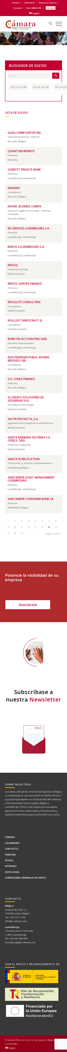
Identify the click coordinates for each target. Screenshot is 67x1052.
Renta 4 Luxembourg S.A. (26, 247)
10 (15, 527)
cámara (9, 550)
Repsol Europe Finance (25, 284)
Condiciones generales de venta (25, 877)
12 (29, 527)
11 (22, 527)
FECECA (9, 860)
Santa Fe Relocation (23, 459)
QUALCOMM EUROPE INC (24, 133)
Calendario (29, 2)
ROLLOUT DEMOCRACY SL (25, 320)
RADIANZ (14, 188)
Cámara (10, 837)
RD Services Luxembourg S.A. (29, 228)
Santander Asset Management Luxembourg (31, 479)
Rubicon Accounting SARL (27, 339)
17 (8, 533)
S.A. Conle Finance (21, 379)
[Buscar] (48, 22)
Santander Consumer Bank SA (31, 499)
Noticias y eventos (48, 2)
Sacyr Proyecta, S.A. (23, 419)
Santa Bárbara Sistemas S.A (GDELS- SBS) (29, 439)
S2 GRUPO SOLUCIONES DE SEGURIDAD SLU (26, 399)
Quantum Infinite (21, 151)
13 (35, 527)
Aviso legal (12, 872)
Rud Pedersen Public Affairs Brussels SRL (28, 358)
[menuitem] (16, 3)
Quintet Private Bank (24, 169)
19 (22, 533)
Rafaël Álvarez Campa (24, 206)
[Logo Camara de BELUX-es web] (28, 24)
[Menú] (57, 22)
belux (17, 550)
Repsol (13, 265)
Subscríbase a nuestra (33, 695)
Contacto (17, 8)
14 (42, 527)
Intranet (50, 8)
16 (56, 527)
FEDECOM (10, 854)
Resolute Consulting (24, 302)
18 (15, 533)
